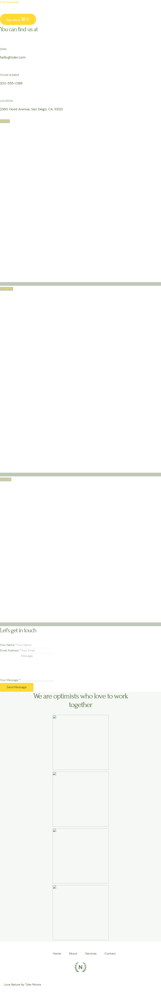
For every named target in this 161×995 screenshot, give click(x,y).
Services (91, 954)
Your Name (8, 645)
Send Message (17, 687)
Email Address (10, 650)
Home (57, 954)
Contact (110, 954)
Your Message (10, 680)
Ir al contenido (9, 2)
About (73, 954)
